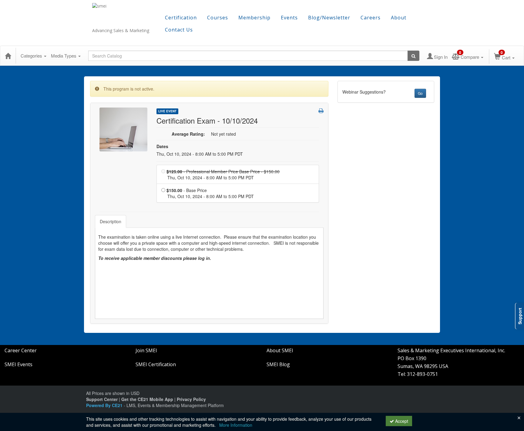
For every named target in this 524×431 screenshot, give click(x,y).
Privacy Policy (191, 399)
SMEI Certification (156, 364)
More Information (235, 425)
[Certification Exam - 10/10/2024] (123, 129)
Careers (371, 17)
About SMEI (280, 350)
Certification (181, 17)
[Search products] (413, 56)
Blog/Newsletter (329, 17)
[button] (321, 110)
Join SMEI (146, 350)
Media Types (64, 55)
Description (110, 221)
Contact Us (179, 29)
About (398, 17)
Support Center (102, 399)
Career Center (21, 350)
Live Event (167, 111)
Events (289, 17)
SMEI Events (18, 364)
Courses (217, 17)
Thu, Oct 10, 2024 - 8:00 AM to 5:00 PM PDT (199, 154)
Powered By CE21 (105, 405)
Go (420, 93)
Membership (254, 17)
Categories (32, 55)
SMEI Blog (278, 364)
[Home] (7, 55)
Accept (401, 421)
